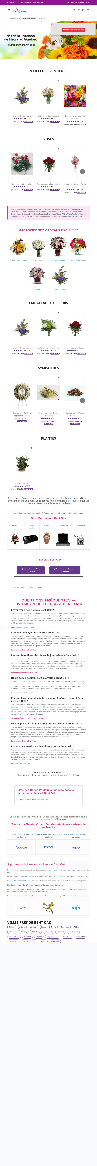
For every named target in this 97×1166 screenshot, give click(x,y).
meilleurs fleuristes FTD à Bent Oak (57, 870)
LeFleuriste (46, 209)
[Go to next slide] (82, 171)
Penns (43, 927)
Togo (34, 941)
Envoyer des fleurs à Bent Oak (23, 650)
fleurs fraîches (16, 214)
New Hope (67, 937)
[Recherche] (74, 10)
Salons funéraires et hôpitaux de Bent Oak (28, 718)
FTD (63, 214)
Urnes (46, 525)
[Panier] (83, 10)
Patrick (25, 941)
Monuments (63, 525)
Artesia (22, 927)
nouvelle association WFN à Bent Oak (24, 881)
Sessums (60, 932)
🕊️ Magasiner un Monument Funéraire (65, 570)
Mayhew (33, 927)
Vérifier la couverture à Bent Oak (24, 672)
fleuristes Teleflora (25, 876)
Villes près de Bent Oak (20, 763)
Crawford (48, 932)
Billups (12, 927)
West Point (80, 937)
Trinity (53, 927)
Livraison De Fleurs (27, 18)
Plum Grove (73, 932)
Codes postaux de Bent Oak (22, 627)
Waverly (24, 932)
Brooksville (55, 941)
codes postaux (56, 775)
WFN (68, 214)
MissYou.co (80, 525)
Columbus (65, 927)
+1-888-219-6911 (37, 3)
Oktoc (43, 941)
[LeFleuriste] (19, 10)
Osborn (39, 937)
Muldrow (27, 937)
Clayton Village (52, 937)
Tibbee (76, 927)
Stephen (12, 932)
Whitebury (36, 932)
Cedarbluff (13, 941)
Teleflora (75, 214)
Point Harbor (14, 937)
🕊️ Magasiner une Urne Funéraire (30, 570)
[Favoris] (78, 10)
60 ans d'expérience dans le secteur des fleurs (46, 498)
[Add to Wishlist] (31, 80)
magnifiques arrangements (72, 212)
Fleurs (14, 525)
